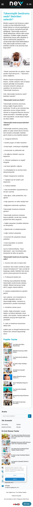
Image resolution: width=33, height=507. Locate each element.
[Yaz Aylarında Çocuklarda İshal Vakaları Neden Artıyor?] (7, 358)
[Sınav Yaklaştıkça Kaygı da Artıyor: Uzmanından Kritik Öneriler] (7, 383)
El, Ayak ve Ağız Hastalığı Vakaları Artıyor (20, 455)
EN (30, 4)
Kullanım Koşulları (16, 495)
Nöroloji (18, 427)
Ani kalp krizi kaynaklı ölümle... (19, 370)
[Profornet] (16, 504)
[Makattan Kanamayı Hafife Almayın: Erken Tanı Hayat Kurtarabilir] (7, 351)
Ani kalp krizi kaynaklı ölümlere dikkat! (19, 462)
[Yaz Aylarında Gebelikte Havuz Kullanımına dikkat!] (7, 390)
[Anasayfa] (16, 4)
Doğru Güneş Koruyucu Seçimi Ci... (19, 377)
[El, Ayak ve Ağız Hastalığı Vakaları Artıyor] (7, 364)
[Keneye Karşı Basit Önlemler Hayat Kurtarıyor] (7, 396)
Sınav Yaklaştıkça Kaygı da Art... (20, 383)
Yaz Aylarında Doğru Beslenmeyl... (18, 345)
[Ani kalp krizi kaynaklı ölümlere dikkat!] (7, 371)
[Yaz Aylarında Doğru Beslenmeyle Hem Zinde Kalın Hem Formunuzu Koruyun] (7, 345)
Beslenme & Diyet (6, 427)
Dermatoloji (5, 424)
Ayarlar (14, 475)
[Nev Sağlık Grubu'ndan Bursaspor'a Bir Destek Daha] (7, 402)
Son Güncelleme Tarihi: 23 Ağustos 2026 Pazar (16, 499)
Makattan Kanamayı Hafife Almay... (20, 351)
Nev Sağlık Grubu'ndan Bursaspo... (19, 402)
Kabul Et (15, 479)
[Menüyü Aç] (2, 4)
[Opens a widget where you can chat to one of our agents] (26, 504)
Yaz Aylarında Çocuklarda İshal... (20, 358)
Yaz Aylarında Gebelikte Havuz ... (19, 390)
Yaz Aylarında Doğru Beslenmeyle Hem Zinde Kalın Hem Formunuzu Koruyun (20, 436)
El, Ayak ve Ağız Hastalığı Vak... (20, 364)
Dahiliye (18, 424)
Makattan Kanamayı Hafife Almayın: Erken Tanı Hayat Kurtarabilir (21, 443)
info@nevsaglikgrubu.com (12, 487)
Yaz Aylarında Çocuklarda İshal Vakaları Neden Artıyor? (20, 449)
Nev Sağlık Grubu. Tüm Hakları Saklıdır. (16, 492)
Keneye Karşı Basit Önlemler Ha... (21, 396)
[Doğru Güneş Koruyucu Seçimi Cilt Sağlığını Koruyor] (7, 377)
